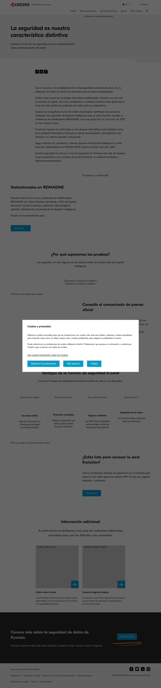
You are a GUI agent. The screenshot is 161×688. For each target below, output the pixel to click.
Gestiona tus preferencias (43, 363)
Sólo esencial (73, 363)
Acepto (94, 363)
